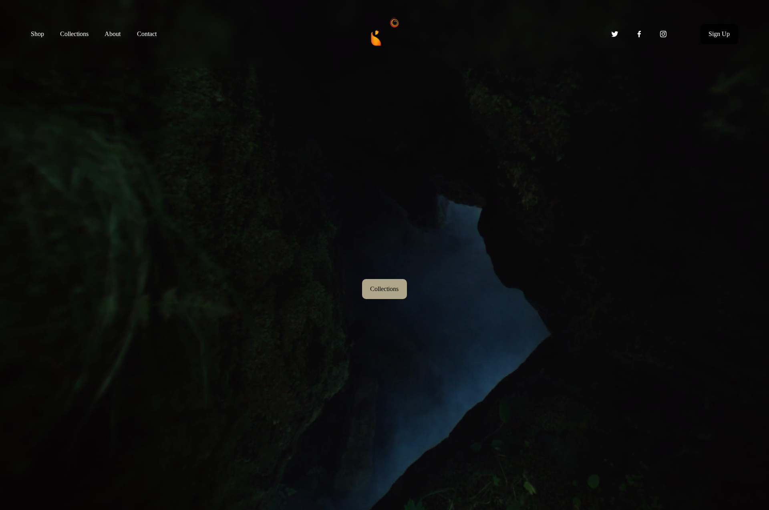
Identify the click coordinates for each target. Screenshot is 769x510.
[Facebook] (639, 34)
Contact (147, 33)
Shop (37, 33)
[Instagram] (663, 34)
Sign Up (719, 33)
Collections (74, 33)
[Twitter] (615, 34)
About (113, 33)
